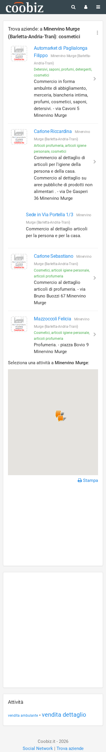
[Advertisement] (53, 525)
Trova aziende (70, 748)
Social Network (38, 748)
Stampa (90, 480)
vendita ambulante (23, 715)
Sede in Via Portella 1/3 (50, 214)
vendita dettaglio (64, 714)
